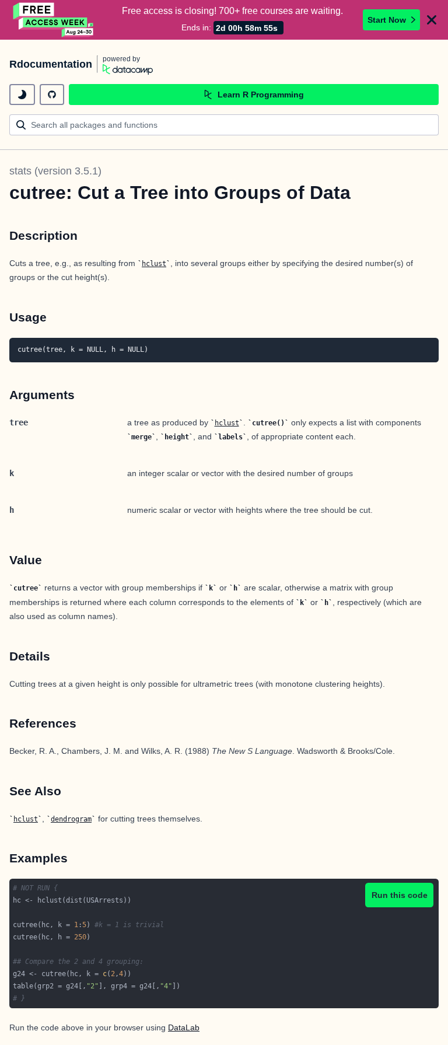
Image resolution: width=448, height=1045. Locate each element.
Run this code (400, 895)
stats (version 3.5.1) (55, 171)
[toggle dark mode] (22, 94)
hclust (154, 264)
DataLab (184, 1027)
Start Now (387, 20)
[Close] (431, 20)
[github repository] (52, 94)
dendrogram (71, 819)
